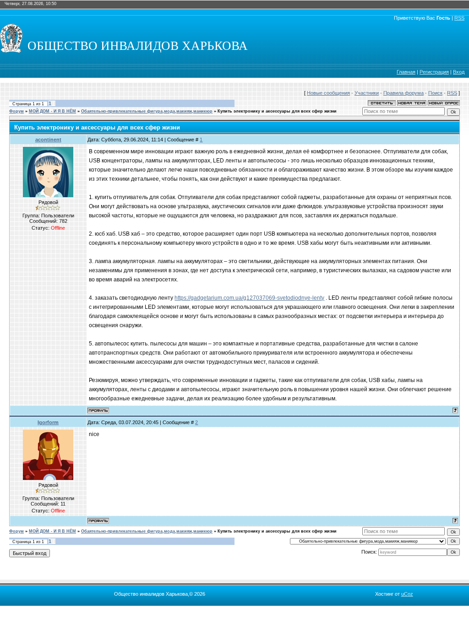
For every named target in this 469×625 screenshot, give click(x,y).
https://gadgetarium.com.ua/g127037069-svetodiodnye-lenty (249, 298)
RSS (459, 18)
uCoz (407, 594)
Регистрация (434, 72)
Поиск (435, 93)
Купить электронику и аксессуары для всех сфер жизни (277, 111)
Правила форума (403, 93)
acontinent (48, 139)
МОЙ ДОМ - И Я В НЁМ (52, 111)
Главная (406, 72)
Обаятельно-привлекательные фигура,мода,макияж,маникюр (147, 111)
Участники (366, 93)
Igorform (48, 422)
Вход (458, 72)
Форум (16, 111)
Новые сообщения (328, 93)
